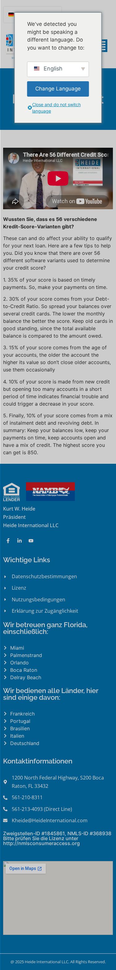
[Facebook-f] (8, 541)
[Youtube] (31, 541)
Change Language (58, 89)
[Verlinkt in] (19, 541)
